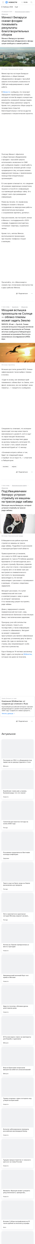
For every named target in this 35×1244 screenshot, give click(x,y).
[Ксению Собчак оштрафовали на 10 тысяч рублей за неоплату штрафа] (17, 1214)
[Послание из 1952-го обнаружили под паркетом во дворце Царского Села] (17, 753)
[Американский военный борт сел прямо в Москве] (17, 969)
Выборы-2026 (8, 7)
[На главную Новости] (12, 2)
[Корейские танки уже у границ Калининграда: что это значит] (17, 784)
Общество (5, 14)
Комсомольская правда (22, 11)
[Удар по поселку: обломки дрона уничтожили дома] (17, 999)
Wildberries (27, 654)
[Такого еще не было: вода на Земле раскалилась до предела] (17, 876)
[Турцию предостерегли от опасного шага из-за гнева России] (17, 1153)
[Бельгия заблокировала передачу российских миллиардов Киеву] (17, 1122)
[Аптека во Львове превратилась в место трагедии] (17, 938)
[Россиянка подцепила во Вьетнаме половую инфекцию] (17, 846)
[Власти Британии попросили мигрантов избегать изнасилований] (17, 1061)
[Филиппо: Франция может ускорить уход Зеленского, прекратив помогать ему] (17, 1184)
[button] (17, 57)
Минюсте (6, 92)
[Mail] (6, 2)
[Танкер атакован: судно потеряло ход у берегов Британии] (17, 1091)
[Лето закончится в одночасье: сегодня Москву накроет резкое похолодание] (17, 907)
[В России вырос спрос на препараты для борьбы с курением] (17, 1030)
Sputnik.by (15, 307)
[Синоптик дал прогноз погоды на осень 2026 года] (17, 815)
